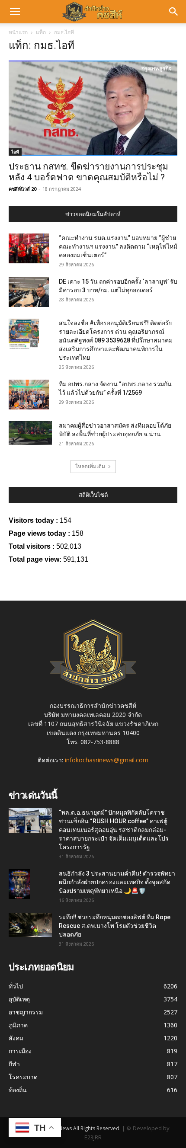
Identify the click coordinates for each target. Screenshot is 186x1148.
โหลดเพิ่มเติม (90, 466)
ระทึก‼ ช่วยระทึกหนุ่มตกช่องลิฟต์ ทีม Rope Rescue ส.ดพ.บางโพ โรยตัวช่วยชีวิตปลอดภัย (114, 926)
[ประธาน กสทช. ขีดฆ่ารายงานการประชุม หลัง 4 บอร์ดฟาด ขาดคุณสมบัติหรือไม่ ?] (93, 108)
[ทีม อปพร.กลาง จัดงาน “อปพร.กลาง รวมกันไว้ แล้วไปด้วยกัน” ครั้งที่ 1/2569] (29, 395)
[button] (15, 11)
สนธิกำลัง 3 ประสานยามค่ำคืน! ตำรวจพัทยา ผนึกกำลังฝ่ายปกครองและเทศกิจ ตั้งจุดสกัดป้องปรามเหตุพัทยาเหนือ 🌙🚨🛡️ (117, 882)
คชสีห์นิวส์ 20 (22, 188)
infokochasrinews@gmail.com (106, 760)
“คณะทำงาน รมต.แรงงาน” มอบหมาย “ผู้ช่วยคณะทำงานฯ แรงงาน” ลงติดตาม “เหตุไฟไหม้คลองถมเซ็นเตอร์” (118, 246)
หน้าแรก (18, 32)
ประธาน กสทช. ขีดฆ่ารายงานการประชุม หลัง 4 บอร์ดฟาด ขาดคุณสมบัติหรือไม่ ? (88, 171)
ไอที (15, 152)
